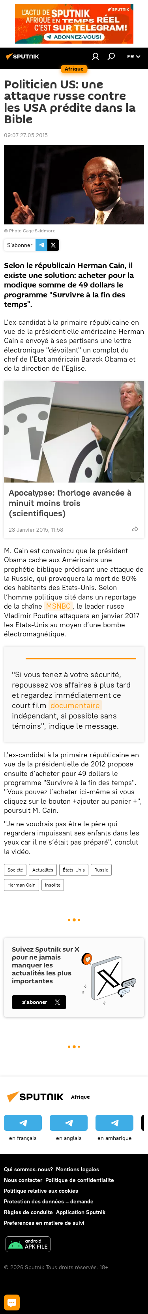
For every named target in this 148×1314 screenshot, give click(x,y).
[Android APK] (28, 1245)
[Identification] (95, 56)
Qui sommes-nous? (28, 1169)
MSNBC (58, 606)
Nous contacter (23, 1180)
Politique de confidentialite (79, 1180)
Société (15, 870)
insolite (52, 885)
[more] (135, 529)
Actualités (42, 870)
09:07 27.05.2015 (26, 135)
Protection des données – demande (49, 1201)
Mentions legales (77, 1169)
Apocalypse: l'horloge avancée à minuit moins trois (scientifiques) (70, 502)
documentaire (75, 705)
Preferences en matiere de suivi (44, 1222)
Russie (101, 870)
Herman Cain (21, 885)
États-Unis (74, 870)
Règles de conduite (28, 1212)
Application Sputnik (80, 1212)
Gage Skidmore (39, 231)
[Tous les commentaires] (12, 1302)
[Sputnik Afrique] (23, 59)
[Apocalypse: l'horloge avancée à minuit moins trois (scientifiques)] (74, 432)
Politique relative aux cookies (41, 1190)
